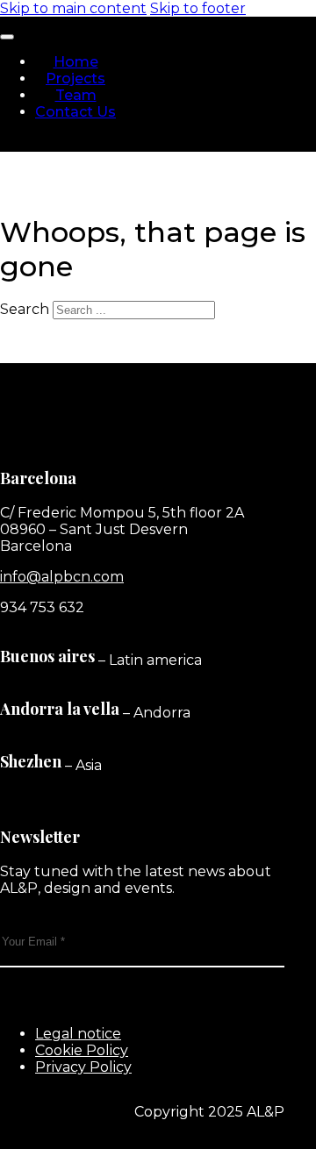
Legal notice (78, 1033)
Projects (75, 78)
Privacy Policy (83, 1067)
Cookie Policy (81, 1050)
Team (76, 95)
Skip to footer (198, 8)
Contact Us (75, 111)
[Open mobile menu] (7, 36)
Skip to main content (73, 8)
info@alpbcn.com (62, 576)
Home (76, 62)
